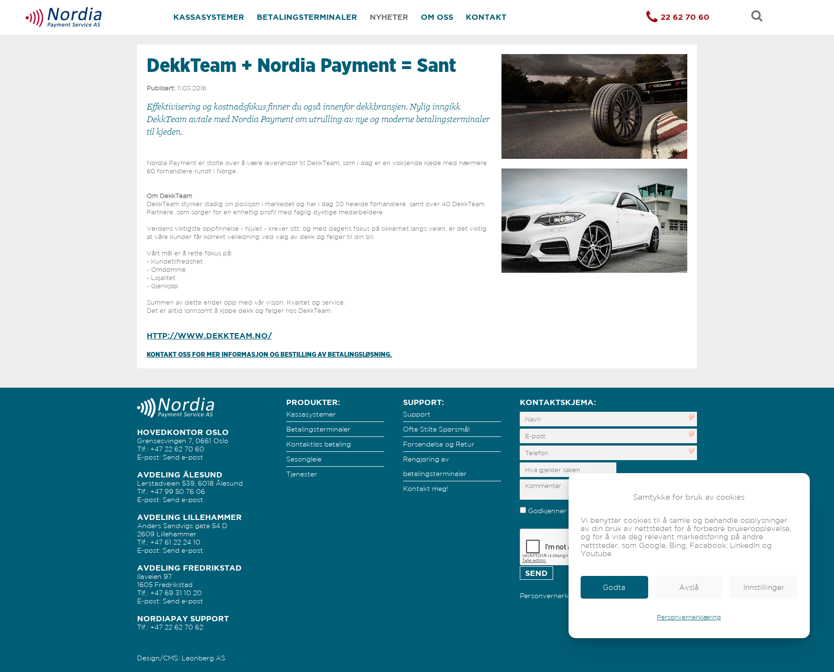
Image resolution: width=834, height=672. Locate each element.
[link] (614, 587)
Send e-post (183, 457)
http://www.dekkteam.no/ (209, 335)
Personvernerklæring (689, 617)
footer (529, 604)
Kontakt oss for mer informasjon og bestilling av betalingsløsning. (269, 354)
